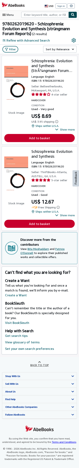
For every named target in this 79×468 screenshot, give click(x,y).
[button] (65, 129)
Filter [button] (12, 49)
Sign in (61, 5)
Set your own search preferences (29, 349)
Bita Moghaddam (38, 249)
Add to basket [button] (39, 138)
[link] (73, 40)
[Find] (73, 15)
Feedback (75, 178)
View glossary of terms (22, 342)
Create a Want (16, 295)
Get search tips (16, 336)
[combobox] (44, 15)
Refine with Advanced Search (28, 40)
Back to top (39, 365)
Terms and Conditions (64, 441)
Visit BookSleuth (17, 323)
